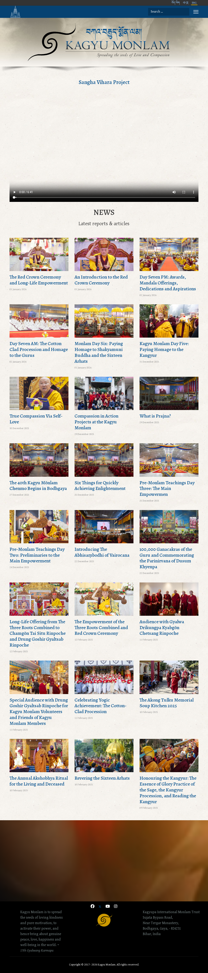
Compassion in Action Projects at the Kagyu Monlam (96, 422)
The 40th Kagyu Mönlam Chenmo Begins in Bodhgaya (38, 485)
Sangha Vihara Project (104, 82)
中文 (186, 2)
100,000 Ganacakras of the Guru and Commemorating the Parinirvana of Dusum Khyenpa (167, 558)
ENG (194, 2)
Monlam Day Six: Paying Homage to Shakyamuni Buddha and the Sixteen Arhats (99, 352)
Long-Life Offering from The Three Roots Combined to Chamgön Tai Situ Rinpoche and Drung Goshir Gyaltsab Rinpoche (38, 633)
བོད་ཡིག (176, 2)
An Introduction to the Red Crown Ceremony (101, 280)
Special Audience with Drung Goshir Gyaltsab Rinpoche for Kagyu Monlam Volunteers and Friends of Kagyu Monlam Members (39, 712)
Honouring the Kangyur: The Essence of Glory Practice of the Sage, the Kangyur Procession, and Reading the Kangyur (168, 790)
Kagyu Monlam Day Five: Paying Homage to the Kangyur (164, 349)
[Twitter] (100, 907)
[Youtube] (107, 907)
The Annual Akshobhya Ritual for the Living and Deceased (39, 781)
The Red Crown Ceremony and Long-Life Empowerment (39, 280)
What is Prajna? (155, 416)
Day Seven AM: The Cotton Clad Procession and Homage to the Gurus (39, 349)
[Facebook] (92, 907)
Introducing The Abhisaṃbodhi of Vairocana (102, 552)
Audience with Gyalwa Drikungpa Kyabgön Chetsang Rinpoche (162, 627)
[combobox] (168, 12)
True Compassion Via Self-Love (36, 419)
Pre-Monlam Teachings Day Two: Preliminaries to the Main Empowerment (37, 555)
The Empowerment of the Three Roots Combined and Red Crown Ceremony (101, 627)
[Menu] (195, 12)
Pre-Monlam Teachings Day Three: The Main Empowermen (167, 488)
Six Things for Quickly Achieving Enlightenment (100, 485)
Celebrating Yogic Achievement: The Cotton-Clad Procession (101, 706)
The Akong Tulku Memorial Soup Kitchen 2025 (167, 703)
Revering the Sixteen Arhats (102, 778)
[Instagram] (115, 907)
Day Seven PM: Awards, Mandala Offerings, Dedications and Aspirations (168, 283)
